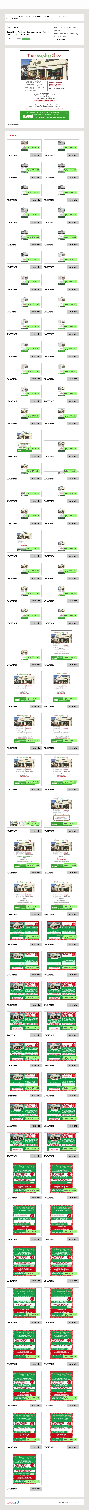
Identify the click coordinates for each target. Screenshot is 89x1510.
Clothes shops (21, 16)
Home (9, 16)
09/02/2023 (12, 27)
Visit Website (60, 39)
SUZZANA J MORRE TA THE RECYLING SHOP (49, 16)
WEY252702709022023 (15, 18)
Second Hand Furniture (16, 32)
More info (35, 155)
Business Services (34, 32)
